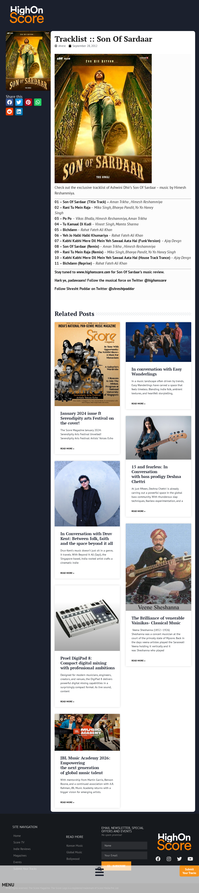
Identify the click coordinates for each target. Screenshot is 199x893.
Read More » (67, 448)
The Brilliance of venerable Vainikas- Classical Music (158, 620)
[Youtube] (190, 859)
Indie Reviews (22, 849)
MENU (8, 885)
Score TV (18, 842)
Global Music (74, 852)
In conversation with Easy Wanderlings (157, 371)
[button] (99, 869)
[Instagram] (169, 859)
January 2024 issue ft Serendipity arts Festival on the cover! (87, 418)
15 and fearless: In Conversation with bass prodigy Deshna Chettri (156, 474)
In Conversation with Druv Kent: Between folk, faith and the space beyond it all (86, 538)
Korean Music (74, 845)
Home (17, 836)
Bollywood (72, 859)
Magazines (19, 855)
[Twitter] (179, 859)
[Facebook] (158, 859)
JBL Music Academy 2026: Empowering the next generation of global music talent (85, 765)
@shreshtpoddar (121, 288)
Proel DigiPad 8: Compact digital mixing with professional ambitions (87, 662)
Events (17, 862)
